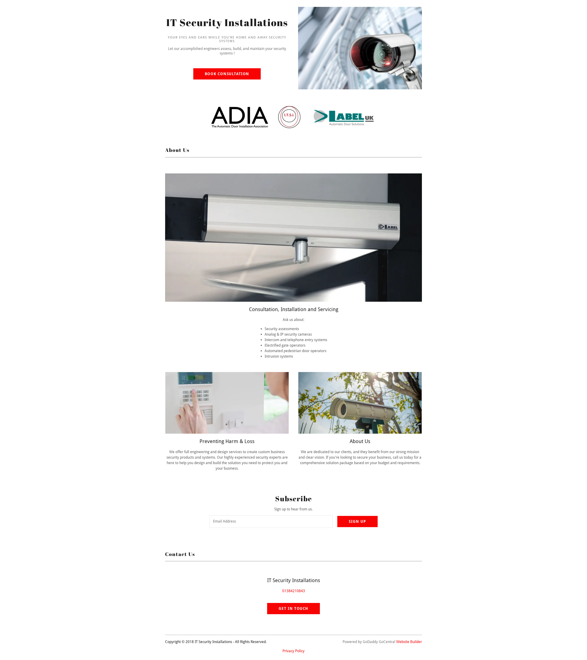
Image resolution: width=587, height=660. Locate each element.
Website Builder (409, 642)
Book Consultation (227, 74)
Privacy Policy (293, 651)
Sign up (357, 521)
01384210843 (293, 591)
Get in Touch (293, 608)
